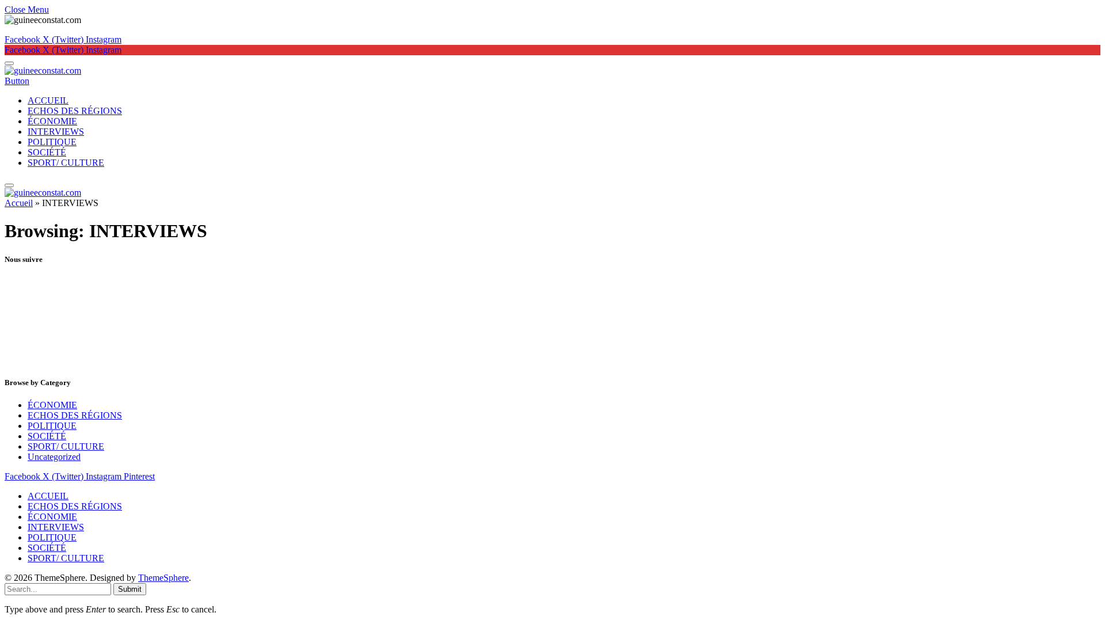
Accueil (19, 203)
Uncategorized (54, 457)
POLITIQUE (52, 142)
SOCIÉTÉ (47, 152)
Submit (130, 589)
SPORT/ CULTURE (66, 163)
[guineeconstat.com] (43, 70)
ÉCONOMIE (52, 121)
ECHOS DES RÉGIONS (75, 111)
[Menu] (9, 63)
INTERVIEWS (56, 131)
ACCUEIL (48, 100)
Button (17, 81)
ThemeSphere (163, 578)
